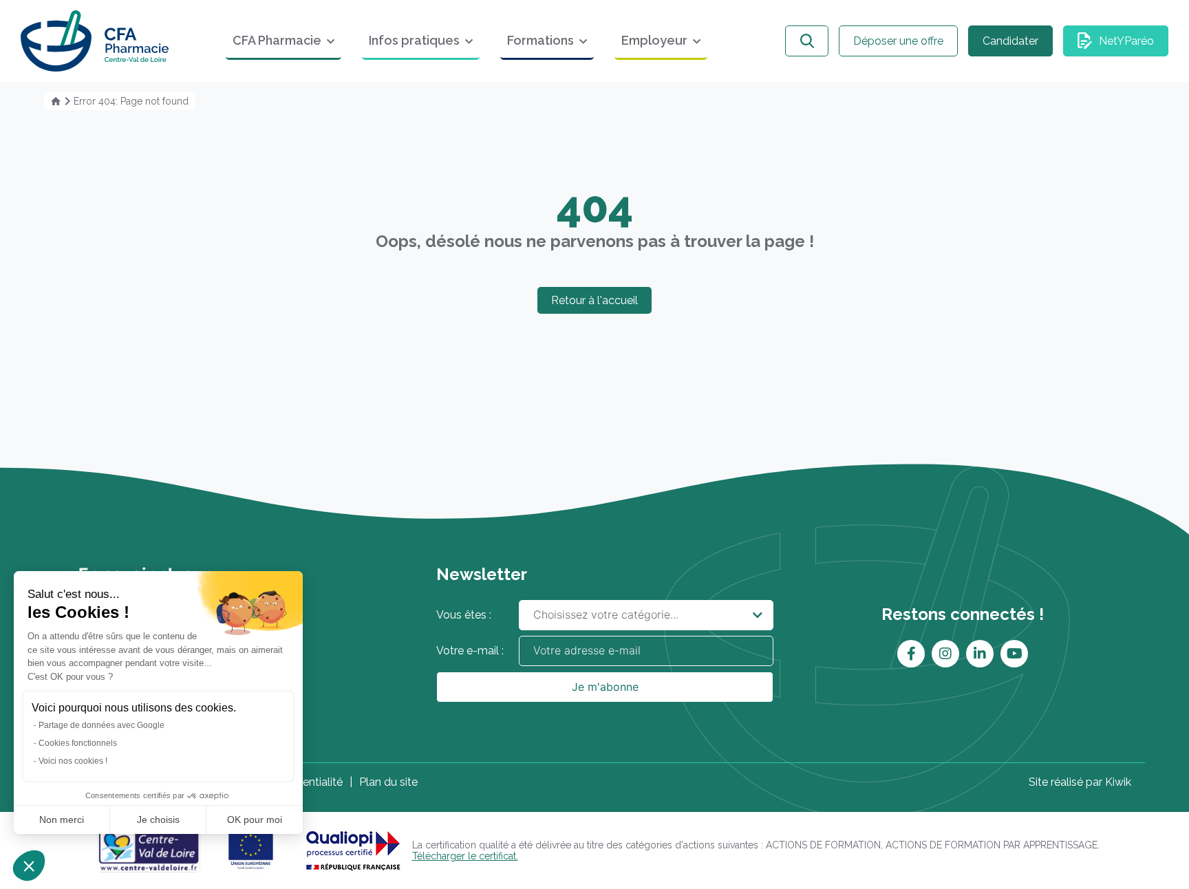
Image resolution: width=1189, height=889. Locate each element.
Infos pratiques (414, 40)
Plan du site (388, 782)
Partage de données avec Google (101, 725)
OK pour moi (254, 819)
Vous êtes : (463, 614)
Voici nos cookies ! (73, 761)
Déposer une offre (898, 40)
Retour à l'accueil (594, 300)
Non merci (61, 819)
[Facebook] (911, 653)
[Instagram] (945, 653)
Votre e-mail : (470, 650)
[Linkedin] (980, 653)
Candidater (1010, 40)
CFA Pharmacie (277, 40)
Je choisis (158, 819)
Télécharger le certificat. (465, 855)
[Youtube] (1014, 653)
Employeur (654, 40)
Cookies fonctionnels (78, 743)
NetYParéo (1126, 40)
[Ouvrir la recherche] (807, 41)
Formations (540, 40)
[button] (28, 865)
